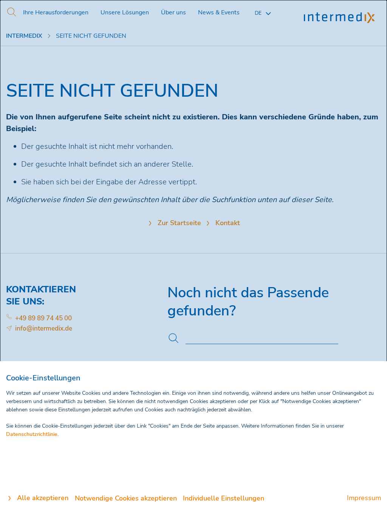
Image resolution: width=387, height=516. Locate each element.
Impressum (364, 497)
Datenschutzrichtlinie (31, 434)
